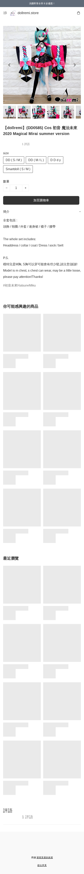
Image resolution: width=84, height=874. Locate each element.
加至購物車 (41, 200)
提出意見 (42, 865)
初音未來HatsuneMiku (20, 285)
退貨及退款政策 (45, 857)
